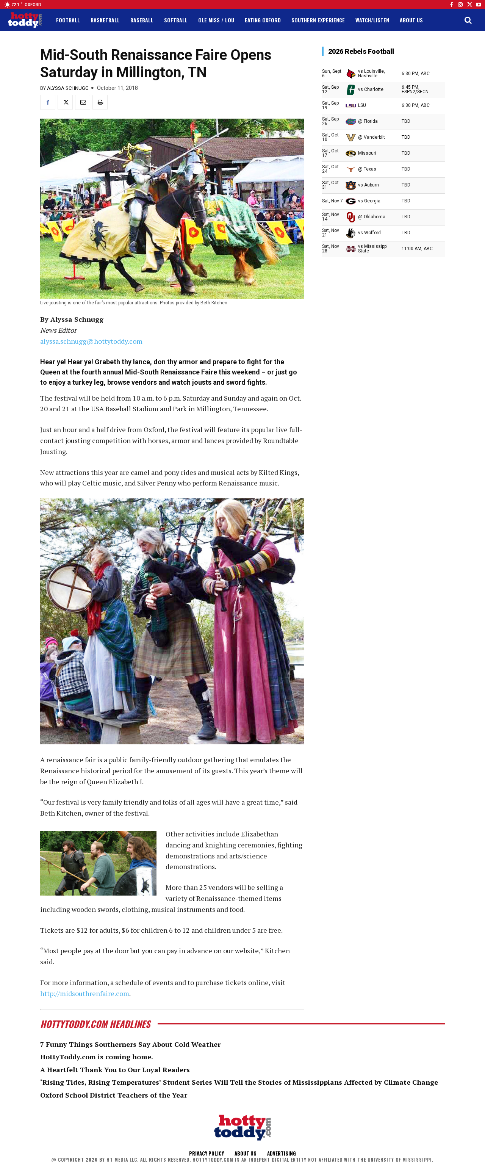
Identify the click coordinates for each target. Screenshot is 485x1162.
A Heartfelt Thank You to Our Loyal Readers (115, 1069)
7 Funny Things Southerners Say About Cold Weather (130, 1044)
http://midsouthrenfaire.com (84, 993)
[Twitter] (469, 4)
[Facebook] (451, 4)
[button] (468, 20)
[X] (65, 102)
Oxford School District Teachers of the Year (113, 1094)
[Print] (100, 102)
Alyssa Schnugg (68, 88)
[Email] (82, 102)
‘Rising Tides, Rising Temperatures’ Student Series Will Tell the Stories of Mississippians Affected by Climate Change (239, 1082)
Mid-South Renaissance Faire (171, 372)
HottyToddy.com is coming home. (96, 1056)
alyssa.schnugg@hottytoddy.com (91, 341)
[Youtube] (478, 4)
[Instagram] (460, 4)
